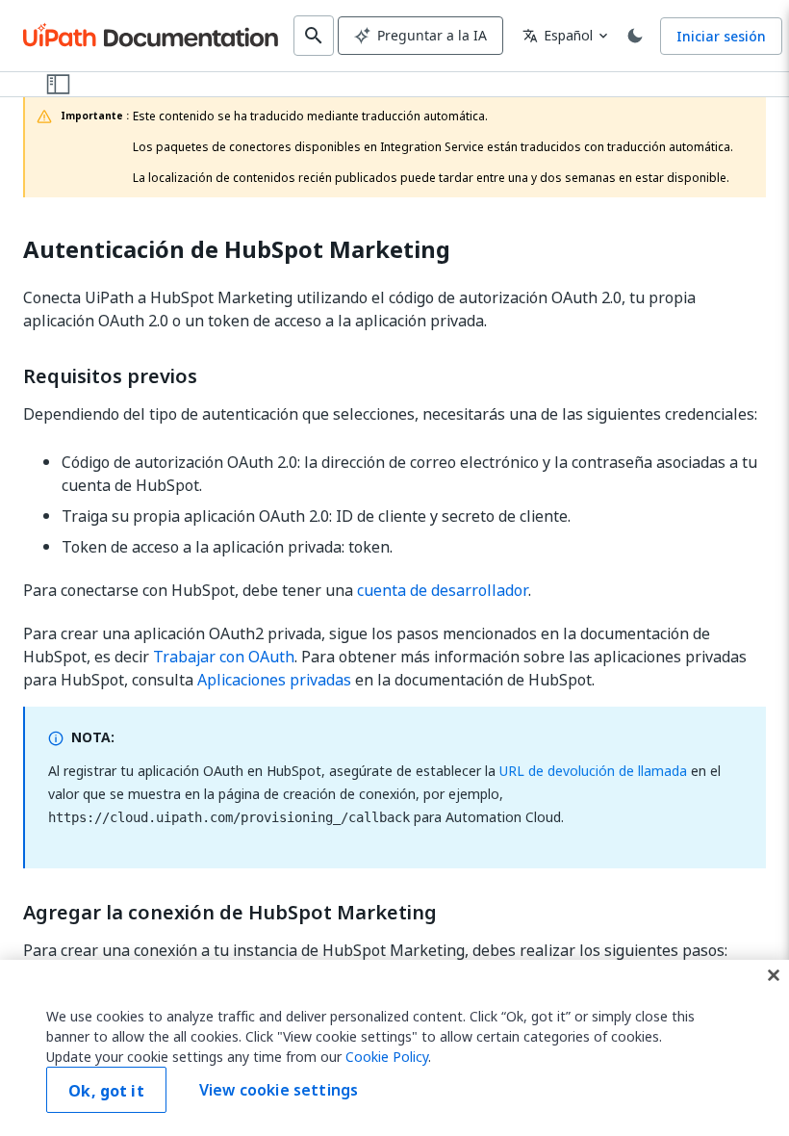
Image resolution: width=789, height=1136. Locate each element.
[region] (394, 1048)
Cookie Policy (386, 1056)
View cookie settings (278, 1089)
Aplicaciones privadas (274, 679)
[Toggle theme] (635, 35)
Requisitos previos (110, 376)
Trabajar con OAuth (223, 656)
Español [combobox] (557, 35)
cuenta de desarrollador (442, 590)
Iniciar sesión (721, 36)
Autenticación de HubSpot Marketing (236, 250)
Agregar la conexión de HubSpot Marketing (230, 912)
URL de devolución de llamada (593, 771)
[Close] (773, 975)
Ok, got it (106, 1090)
